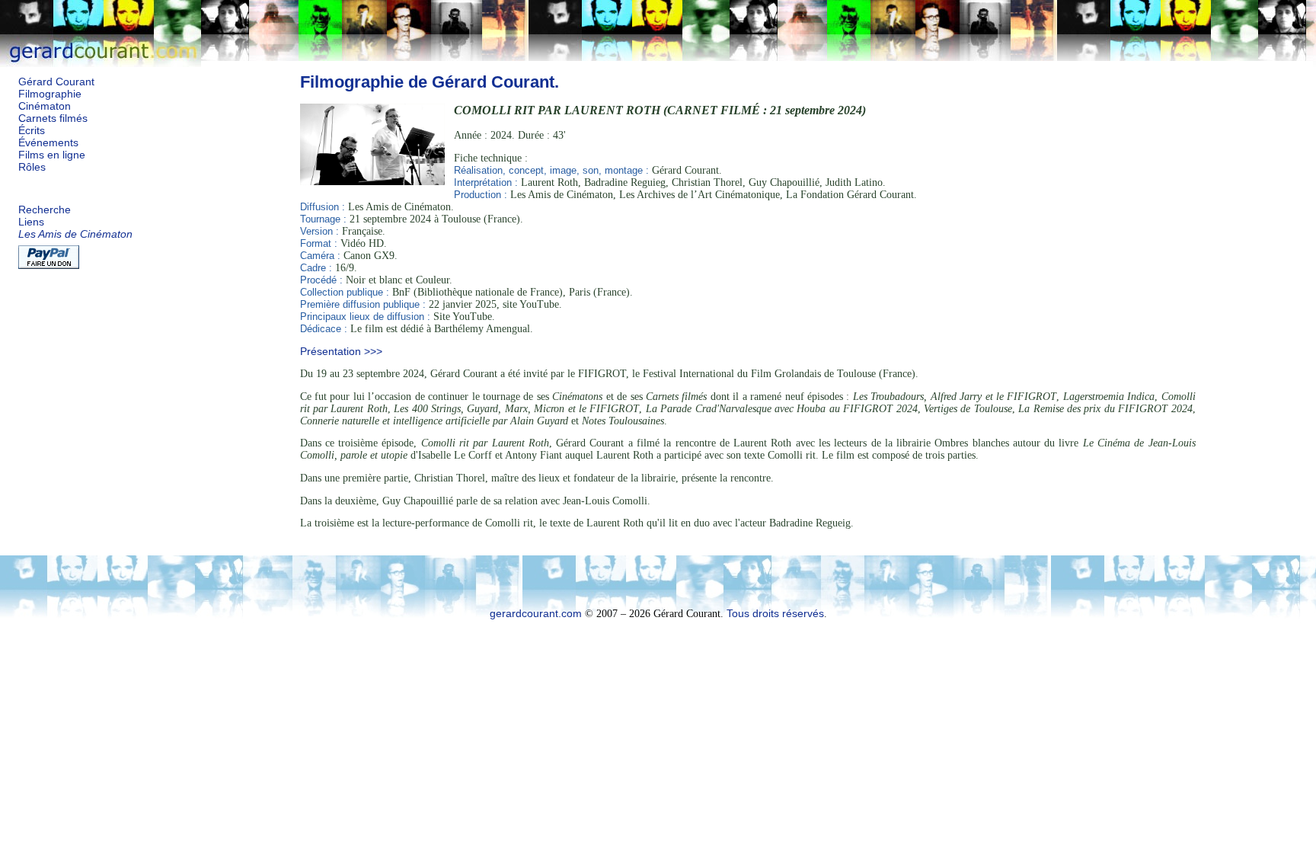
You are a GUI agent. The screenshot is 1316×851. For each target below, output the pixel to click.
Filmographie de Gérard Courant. (429, 81)
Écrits (31, 130)
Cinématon (44, 106)
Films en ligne (51, 155)
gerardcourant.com (536, 613)
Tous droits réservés (775, 613)
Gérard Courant (56, 82)
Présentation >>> (341, 351)
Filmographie (49, 94)
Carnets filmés (53, 118)
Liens (31, 222)
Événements (48, 143)
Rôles (32, 167)
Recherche (44, 210)
